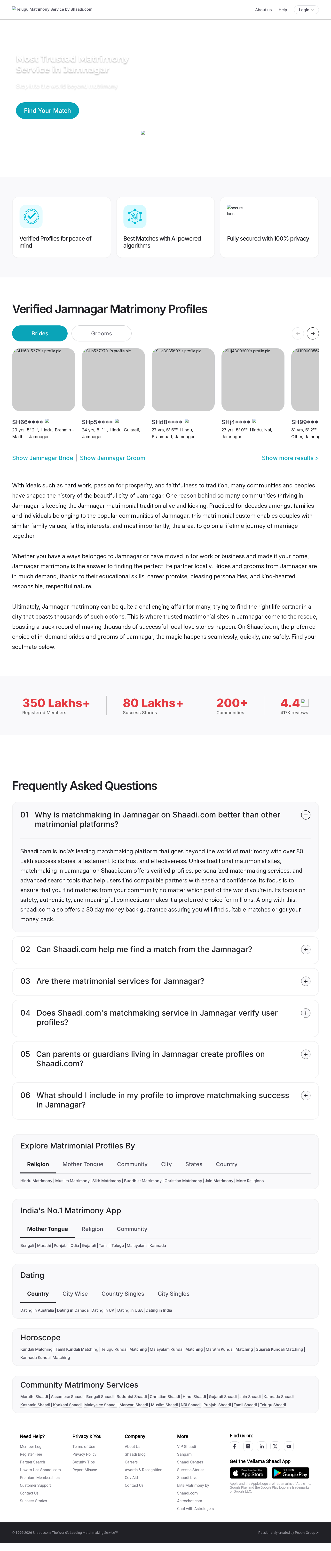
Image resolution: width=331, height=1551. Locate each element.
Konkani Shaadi (67, 1404)
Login (304, 9)
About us (263, 9)
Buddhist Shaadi (132, 1396)
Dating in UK (102, 1310)
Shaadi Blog (135, 1454)
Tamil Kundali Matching (76, 1349)
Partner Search (32, 1462)
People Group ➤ (307, 1533)
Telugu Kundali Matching (124, 1349)
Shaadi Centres (190, 1462)
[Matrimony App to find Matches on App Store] (249, 1472)
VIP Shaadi (186, 1446)
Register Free (31, 1454)
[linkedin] (262, 1446)
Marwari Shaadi (133, 1404)
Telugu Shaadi (273, 1404)
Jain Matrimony (219, 1180)
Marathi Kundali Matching (229, 1349)
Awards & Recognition (143, 1470)
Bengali (27, 1245)
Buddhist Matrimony (143, 1180)
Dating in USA (130, 1310)
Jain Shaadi (250, 1396)
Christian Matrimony (183, 1180)
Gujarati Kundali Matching (279, 1349)
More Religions (250, 1180)
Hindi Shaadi (194, 1396)
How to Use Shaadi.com (40, 1470)
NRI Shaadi (191, 1404)
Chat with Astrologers (195, 1508)
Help (283, 9)
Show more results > (290, 457)
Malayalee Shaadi (100, 1404)
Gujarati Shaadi (223, 1396)
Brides (40, 333)
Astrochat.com (189, 1501)
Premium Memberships (40, 1477)
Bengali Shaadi (100, 1396)
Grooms (101, 333)
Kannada (158, 1245)
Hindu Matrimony (36, 1180)
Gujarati (89, 1245)
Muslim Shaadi (164, 1404)
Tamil (104, 1245)
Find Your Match (47, 110)
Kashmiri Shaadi (35, 1404)
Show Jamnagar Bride (42, 457)
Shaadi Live (187, 1477)
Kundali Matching (36, 1349)
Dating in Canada (73, 1310)
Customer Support (35, 1485)
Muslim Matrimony (72, 1180)
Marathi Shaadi (34, 1396)
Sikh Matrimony (106, 1180)
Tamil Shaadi (245, 1404)
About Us (132, 1446)
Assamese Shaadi (67, 1396)
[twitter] (275, 1446)
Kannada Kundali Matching (45, 1357)
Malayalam (137, 1245)
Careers (131, 1462)
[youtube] (289, 1446)
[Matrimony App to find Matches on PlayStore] (290, 1472)
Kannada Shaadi (279, 1396)
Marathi (44, 1245)
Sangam (184, 1454)
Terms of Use (83, 1446)
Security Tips (83, 1462)
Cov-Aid (131, 1477)
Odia (75, 1245)
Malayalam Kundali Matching (176, 1349)
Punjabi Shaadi (217, 1404)
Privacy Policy (84, 1454)
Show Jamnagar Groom (112, 457)
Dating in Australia (37, 1310)
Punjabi (61, 1245)
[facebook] (234, 1446)
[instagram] (248, 1446)
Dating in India (159, 1310)
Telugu (117, 1245)
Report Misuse (84, 1470)
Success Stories (33, 1501)
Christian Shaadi (165, 1396)
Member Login (32, 1446)
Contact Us (29, 1493)
